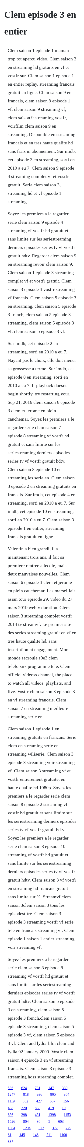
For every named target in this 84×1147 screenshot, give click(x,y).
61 (9, 1135)
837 (10, 1142)
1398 (52, 1115)
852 (25, 1101)
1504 (11, 1128)
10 (64, 1108)
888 (37, 1108)
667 (52, 1101)
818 (26, 1094)
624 (24, 1088)
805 (53, 1094)
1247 (11, 1094)
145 (22, 1135)
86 (38, 1121)
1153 (67, 1115)
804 (26, 1121)
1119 (11, 1101)
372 (41, 1128)
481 (37, 1115)
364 (66, 1094)
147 (51, 1088)
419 (51, 1108)
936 (39, 1094)
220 (24, 1108)
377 (55, 1128)
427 (39, 1101)
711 (49, 1135)
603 (61, 1121)
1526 (11, 1121)
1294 (27, 1128)
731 (37, 1088)
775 (68, 1128)
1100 (63, 1135)
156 (66, 1101)
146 (35, 1135)
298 (24, 1115)
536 (10, 1088)
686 (10, 1115)
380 (64, 1088)
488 (10, 1108)
